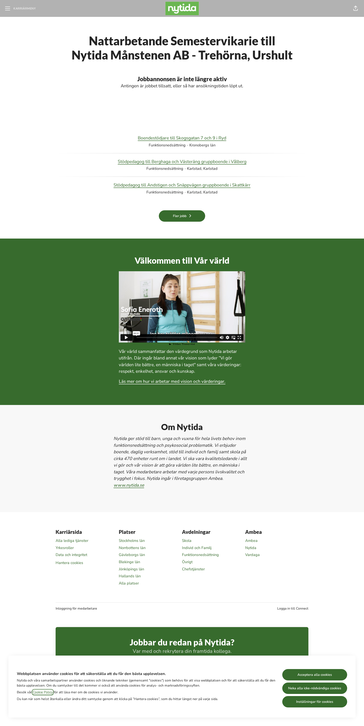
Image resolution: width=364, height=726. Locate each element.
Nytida (250, 547)
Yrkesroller (65, 547)
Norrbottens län (132, 547)
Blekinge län (129, 561)
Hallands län (130, 576)
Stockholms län (132, 540)
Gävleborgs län (132, 554)
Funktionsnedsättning (200, 554)
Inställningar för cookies (314, 701)
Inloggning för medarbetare (76, 608)
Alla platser (129, 583)
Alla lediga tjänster (72, 540)
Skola (186, 540)
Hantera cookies (69, 562)
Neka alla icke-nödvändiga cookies (314, 688)
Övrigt (187, 561)
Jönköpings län (131, 569)
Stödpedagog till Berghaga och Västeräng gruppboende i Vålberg (182, 162)
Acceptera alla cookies (314, 674)
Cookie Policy (43, 692)
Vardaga (252, 554)
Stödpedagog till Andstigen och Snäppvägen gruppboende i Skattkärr (182, 185)
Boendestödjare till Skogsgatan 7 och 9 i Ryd (182, 138)
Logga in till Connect (292, 608)
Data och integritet (71, 554)
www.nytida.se (129, 485)
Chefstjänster (193, 569)
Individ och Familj (196, 547)
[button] (355, 8)
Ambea (251, 540)
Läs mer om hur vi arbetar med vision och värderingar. (172, 381)
